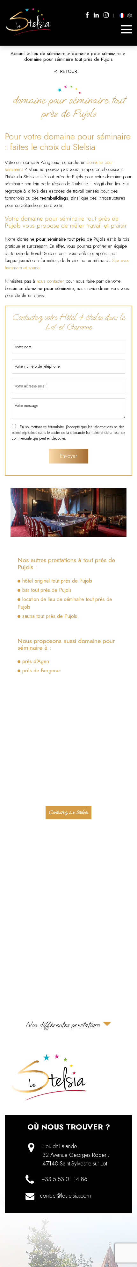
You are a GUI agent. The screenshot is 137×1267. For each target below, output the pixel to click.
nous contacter (50, 281)
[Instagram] (106, 15)
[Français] (122, 15)
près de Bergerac (41, 670)
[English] (129, 15)
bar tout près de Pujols (47, 590)
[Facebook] (87, 15)
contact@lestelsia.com (65, 1196)
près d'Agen (35, 661)
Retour (68, 71)
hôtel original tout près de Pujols (57, 580)
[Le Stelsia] (29, 35)
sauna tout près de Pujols (49, 616)
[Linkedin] (96, 15)
